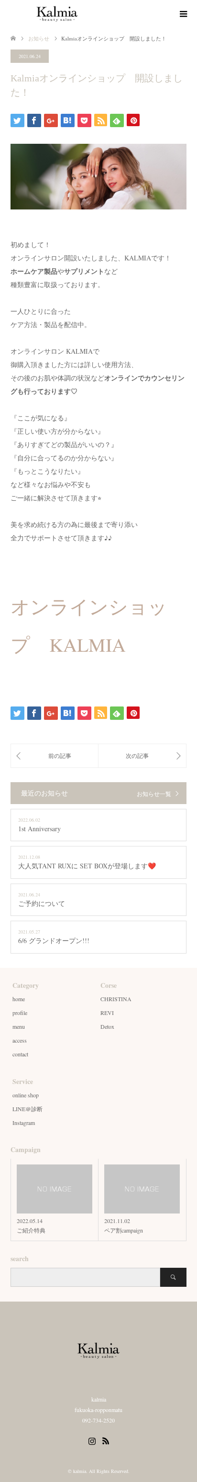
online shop (25, 1095)
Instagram (23, 1122)
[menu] (182, 14)
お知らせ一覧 (154, 793)
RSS (105, 1440)
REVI (107, 1012)
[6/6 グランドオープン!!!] (54, 755)
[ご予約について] (142, 755)
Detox (107, 1026)
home (18, 999)
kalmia (79, 1471)
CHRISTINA (115, 999)
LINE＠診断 (27, 1109)
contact (20, 1054)
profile (19, 1012)
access (19, 1040)
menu (18, 1026)
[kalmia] (104, 13)
